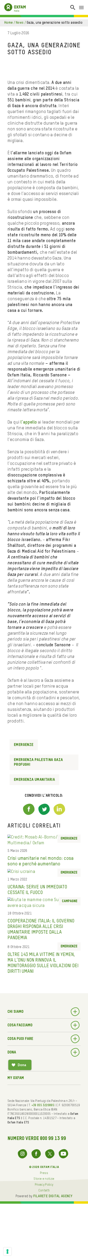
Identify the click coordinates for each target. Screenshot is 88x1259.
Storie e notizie (44, 1178)
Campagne (69, 901)
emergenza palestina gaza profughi (38, 762)
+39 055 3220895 (42, 1105)
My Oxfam (15, 1078)
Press (44, 1173)
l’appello (29, 422)
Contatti (44, 1190)
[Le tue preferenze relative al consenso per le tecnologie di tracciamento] (7, 1251)
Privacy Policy (44, 1184)
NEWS (20, 23)
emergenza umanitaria (34, 780)
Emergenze (24, 745)
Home (8, 23)
